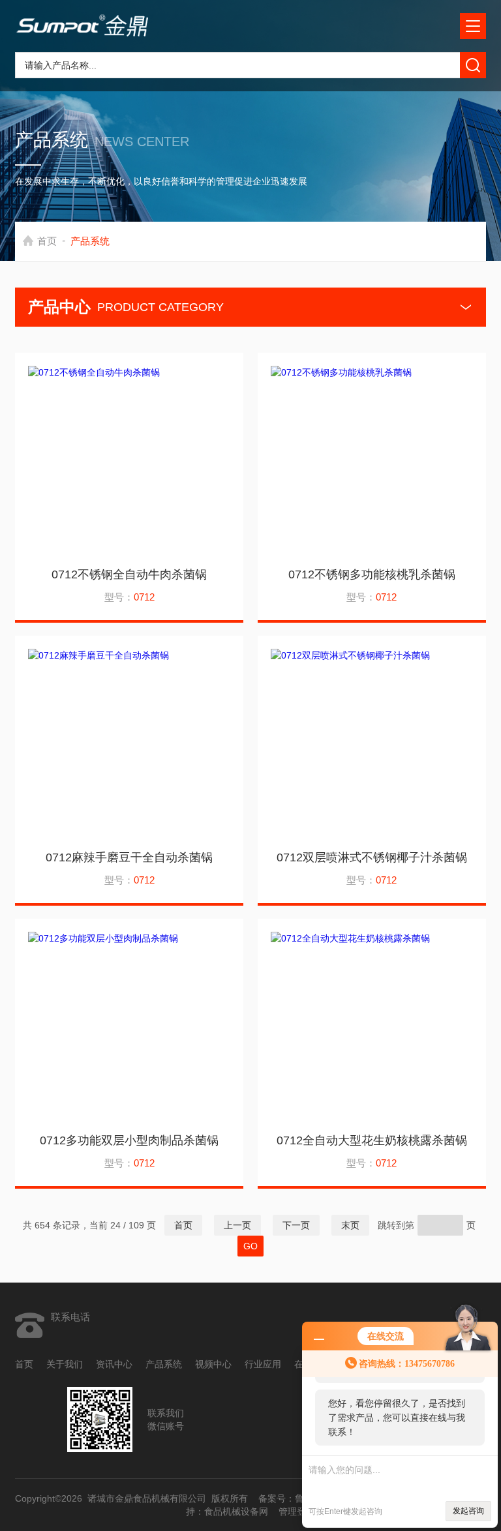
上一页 (237, 1225)
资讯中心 (114, 1364)
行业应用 (263, 1364)
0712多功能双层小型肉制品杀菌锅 (129, 1140)
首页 (47, 240)
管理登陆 (297, 1511)
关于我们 (64, 1364)
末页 (350, 1225)
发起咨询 (468, 1510)
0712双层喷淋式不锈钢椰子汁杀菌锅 (372, 857)
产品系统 (163, 1364)
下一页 (296, 1225)
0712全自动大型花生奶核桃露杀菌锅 (372, 1140)
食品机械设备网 (236, 1511)
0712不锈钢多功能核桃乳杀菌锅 (371, 574)
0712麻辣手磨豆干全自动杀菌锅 (129, 857)
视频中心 (213, 1364)
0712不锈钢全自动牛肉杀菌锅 (129, 574)
